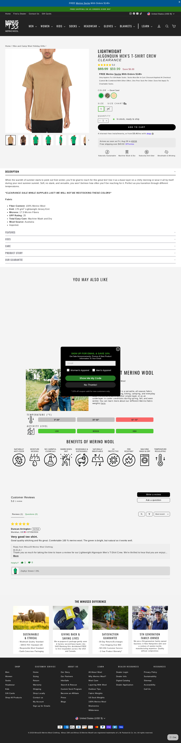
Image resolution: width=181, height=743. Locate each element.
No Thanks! (90, 384)
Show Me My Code (90, 378)
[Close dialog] (118, 349)
